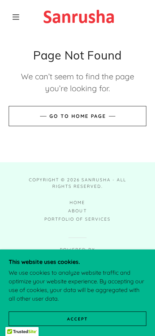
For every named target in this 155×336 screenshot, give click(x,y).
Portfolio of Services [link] (77, 219)
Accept (77, 319)
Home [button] (77, 202)
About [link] (77, 210)
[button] (16, 17)
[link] (77, 17)
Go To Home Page (77, 116)
